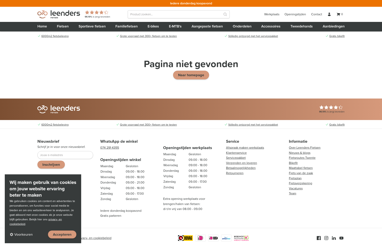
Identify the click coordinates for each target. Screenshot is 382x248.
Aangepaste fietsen (207, 26)
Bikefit (293, 163)
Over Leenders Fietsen (305, 147)
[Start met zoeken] (225, 14)
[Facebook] (319, 238)
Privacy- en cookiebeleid (94, 238)
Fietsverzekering (300, 183)
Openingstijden (295, 14)
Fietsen (63, 26)
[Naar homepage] (58, 14)
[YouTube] (341, 238)
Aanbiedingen (334, 26)
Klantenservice (236, 152)
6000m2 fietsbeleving (55, 36)
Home (42, 26)
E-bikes (153, 26)
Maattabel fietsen (301, 168)
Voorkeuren (23, 234)
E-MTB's (175, 26)
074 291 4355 (109, 147)
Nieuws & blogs (299, 152)
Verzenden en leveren (241, 163)
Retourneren (235, 173)
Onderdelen (242, 26)
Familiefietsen (126, 26)
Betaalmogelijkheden (241, 168)
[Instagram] (326, 238)
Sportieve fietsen (92, 26)
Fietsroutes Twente (302, 157)
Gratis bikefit (337, 36)
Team (292, 193)
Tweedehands (301, 26)
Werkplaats (271, 14)
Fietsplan (295, 178)
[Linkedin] (334, 238)
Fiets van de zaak (301, 173)
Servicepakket (236, 157)
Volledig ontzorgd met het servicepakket (253, 36)
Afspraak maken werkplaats (245, 147)
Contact (316, 14)
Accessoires (271, 26)
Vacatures (296, 188)
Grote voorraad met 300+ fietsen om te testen (148, 36)
